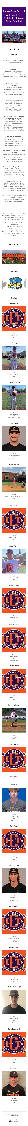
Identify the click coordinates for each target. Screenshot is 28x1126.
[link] (14, 11)
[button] (3, 3)
